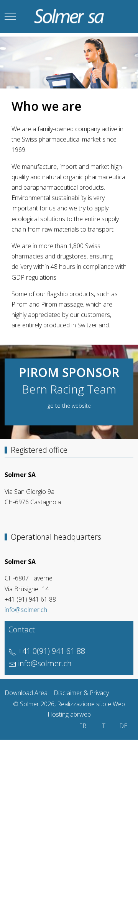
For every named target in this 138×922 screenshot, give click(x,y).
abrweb (80, 714)
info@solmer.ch (26, 609)
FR (82, 726)
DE (123, 726)
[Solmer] (69, 16)
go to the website (69, 405)
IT (102, 726)
